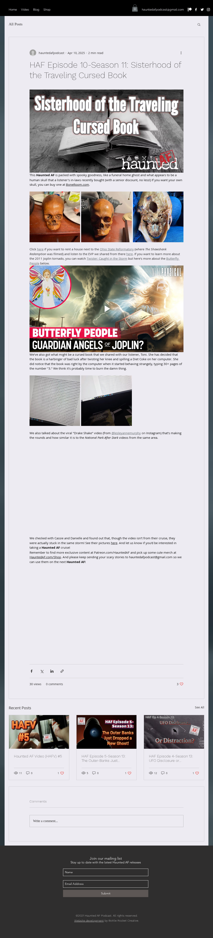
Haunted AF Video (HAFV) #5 (38, 756)
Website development (89, 920)
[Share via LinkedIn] (52, 671)
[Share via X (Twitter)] (42, 671)
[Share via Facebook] (31, 671)
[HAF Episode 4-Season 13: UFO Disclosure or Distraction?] (174, 732)
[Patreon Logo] (190, 9)
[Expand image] (55, 217)
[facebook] (196, 9)
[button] (135, 8)
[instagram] (208, 9)
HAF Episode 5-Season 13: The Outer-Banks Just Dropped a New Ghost (104, 758)
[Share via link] (62, 671)
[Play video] (106, 309)
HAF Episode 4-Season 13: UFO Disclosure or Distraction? (171, 758)
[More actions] (180, 52)
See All (199, 707)
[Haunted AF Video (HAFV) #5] (39, 732)
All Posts (15, 24)
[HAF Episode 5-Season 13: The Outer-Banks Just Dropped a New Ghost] (107, 732)
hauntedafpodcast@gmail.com (163, 9)
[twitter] (202, 9)
